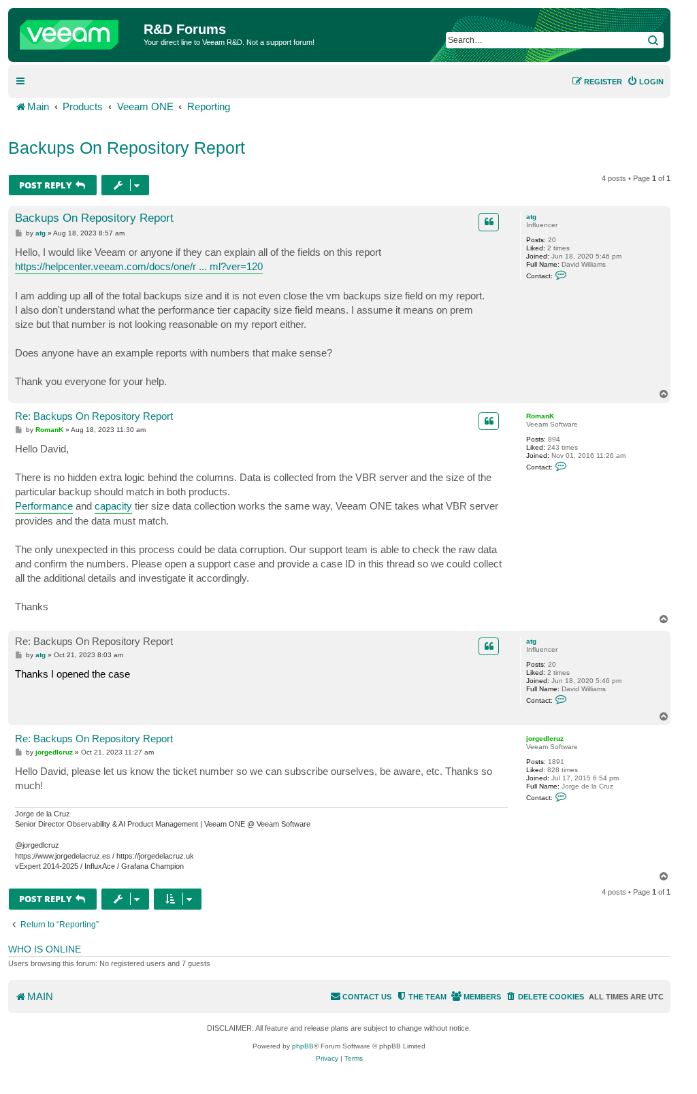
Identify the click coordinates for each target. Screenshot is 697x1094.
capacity (113, 506)
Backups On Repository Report (126, 147)
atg (531, 216)
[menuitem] (645, 81)
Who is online (44, 949)
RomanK (540, 416)
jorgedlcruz (545, 738)
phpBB (303, 1046)
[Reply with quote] (489, 222)
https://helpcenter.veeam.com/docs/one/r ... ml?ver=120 (139, 266)
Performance (44, 506)
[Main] (78, 31)
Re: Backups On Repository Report (94, 416)
